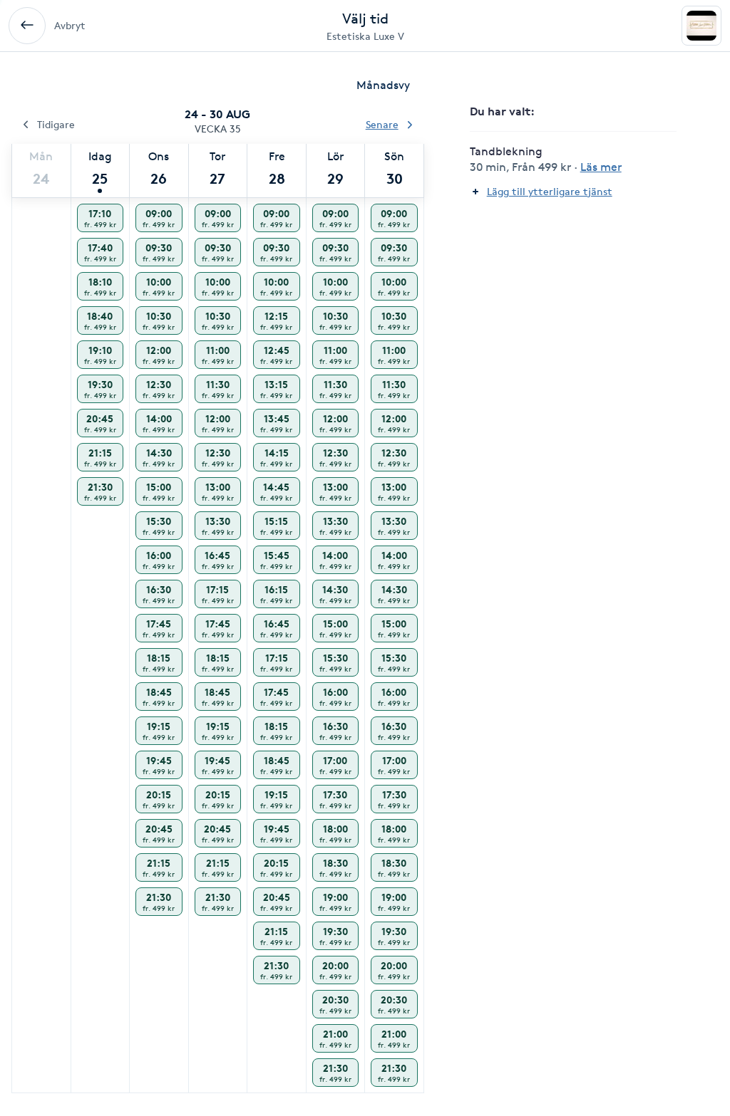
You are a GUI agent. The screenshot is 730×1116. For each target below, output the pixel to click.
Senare (382, 124)
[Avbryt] (27, 25)
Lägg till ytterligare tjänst (549, 191)
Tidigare (56, 124)
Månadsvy (383, 85)
